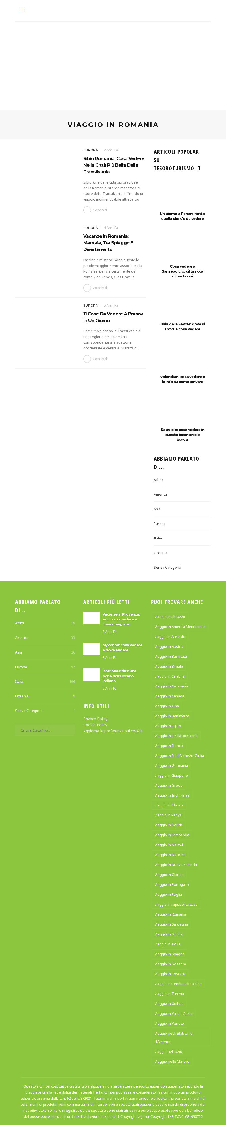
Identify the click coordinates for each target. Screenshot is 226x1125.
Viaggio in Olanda (169, 874)
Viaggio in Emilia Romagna (176, 735)
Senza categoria (167, 567)
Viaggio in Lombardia (172, 834)
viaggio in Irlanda (169, 805)
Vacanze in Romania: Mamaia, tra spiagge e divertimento (108, 242)
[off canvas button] (21, 9)
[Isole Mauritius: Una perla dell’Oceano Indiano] (91, 674)
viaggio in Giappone (171, 775)
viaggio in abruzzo (170, 616)
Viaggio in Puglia (168, 894)
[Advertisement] (113, 63)
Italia (158, 538)
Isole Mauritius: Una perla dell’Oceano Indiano (119, 676)
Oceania (160, 552)
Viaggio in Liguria (169, 824)
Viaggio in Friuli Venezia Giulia (179, 755)
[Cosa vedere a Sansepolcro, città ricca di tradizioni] (182, 250)
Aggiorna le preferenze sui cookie (113, 730)
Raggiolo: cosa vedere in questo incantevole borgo (182, 434)
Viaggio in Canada (169, 696)
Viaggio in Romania (170, 914)
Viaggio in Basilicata (171, 656)
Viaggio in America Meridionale (180, 626)
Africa (158, 479)
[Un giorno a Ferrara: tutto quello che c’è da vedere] (182, 197)
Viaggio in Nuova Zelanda (176, 864)
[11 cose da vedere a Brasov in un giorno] (46, 324)
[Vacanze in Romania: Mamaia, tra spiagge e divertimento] (46, 246)
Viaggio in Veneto (169, 1023)
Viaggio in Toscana (170, 973)
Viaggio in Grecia (168, 785)
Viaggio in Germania (171, 765)
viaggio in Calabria (170, 676)
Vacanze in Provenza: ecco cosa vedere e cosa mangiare (121, 619)
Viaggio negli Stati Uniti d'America (173, 1037)
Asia (157, 508)
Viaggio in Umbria (169, 1003)
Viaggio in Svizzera (170, 963)
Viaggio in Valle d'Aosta (174, 1013)
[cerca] (205, 9)
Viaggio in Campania (171, 686)
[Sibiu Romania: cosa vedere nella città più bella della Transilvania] (46, 168)
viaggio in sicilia (167, 943)
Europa (90, 150)
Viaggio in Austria (169, 646)
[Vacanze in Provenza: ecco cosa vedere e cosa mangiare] (91, 617)
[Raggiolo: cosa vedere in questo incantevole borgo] (182, 413)
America (160, 494)
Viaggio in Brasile (169, 666)
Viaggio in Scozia (168, 934)
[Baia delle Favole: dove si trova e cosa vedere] (182, 308)
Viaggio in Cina (167, 705)
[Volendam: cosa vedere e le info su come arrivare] (182, 360)
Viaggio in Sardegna (171, 924)
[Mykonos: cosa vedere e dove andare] (91, 648)
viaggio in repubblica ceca (176, 904)
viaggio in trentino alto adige (178, 983)
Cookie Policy (95, 724)
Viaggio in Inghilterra (172, 795)
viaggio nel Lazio (168, 1051)
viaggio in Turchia (169, 993)
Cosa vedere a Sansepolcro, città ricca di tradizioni (182, 271)
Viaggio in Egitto (168, 725)
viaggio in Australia (170, 636)
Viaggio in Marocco (170, 854)
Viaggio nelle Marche (172, 1061)
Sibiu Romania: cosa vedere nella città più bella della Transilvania (113, 165)
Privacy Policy (95, 718)
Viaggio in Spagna (169, 953)
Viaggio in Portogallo (172, 884)
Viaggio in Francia (169, 745)
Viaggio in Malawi (169, 844)
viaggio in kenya (168, 815)
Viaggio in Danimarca (172, 715)
